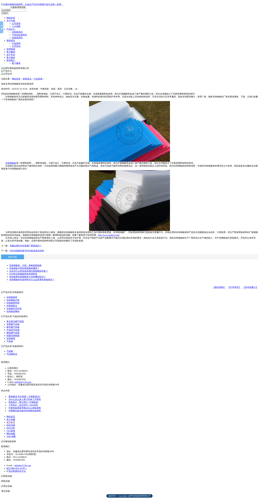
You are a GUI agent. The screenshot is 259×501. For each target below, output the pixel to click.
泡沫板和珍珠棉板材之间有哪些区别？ (27, 277)
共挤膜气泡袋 (12, 324)
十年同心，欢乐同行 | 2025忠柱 (23, 405)
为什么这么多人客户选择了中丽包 (24, 399)
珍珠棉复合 (11, 306)
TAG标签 (10, 431)
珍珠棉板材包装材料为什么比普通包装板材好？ (31, 279)
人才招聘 (16, 26)
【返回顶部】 (219, 287)
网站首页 (10, 18)
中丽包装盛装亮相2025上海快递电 (24, 408)
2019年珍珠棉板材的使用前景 (23, 274)
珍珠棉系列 (17, 32)
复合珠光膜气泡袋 (15, 321)
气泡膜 (9, 351)
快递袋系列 (17, 38)
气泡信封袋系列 (19, 35)
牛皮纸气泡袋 (12, 330)
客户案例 (10, 52)
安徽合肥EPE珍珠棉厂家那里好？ (26, 246)
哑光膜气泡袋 (12, 327)
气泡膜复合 (11, 354)
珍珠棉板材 (10, 163)
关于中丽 (10, 21)
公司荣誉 (16, 23)
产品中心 (10, 29)
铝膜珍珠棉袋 (12, 335)
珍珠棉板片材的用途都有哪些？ (24, 268)
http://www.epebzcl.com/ (109, 235)
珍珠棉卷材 (11, 297)
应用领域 (10, 49)
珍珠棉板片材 (12, 300)
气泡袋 (9, 341)
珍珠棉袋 (10, 338)
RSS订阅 (10, 428)
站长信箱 (10, 425)
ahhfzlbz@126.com (22, 382)
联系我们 (10, 60)
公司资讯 (16, 46)
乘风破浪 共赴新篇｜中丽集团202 (24, 396)
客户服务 (10, 57)
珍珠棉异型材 (12, 303)
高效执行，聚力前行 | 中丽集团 (23, 402)
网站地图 (10, 433)
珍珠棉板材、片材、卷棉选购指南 (25, 265)
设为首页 (10, 422)
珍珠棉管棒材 (12, 311)
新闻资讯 (10, 40)
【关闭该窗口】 (250, 287)
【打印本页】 (234, 287)
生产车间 (10, 55)
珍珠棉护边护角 (14, 308)
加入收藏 (10, 419)
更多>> (254, 3)
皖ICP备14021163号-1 (16, 468)
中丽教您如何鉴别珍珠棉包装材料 (24, 411)
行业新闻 (16, 43)
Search (5, 13)
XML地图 (11, 436)
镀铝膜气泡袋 (12, 333)
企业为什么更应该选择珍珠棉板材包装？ (28, 271)
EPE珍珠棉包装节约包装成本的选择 (27, 251)
